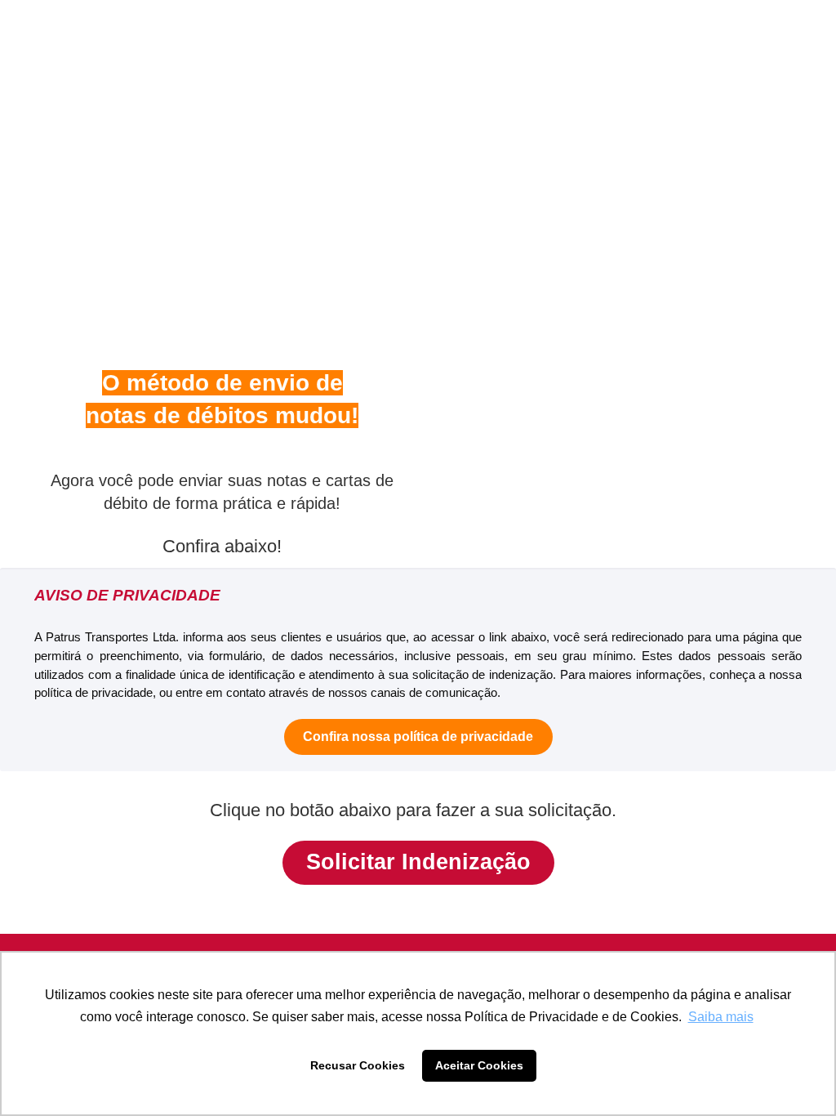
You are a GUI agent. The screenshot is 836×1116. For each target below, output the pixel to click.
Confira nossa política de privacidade (418, 736)
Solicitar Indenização (418, 862)
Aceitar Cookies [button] (479, 1065)
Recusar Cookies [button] (357, 1065)
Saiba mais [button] (721, 1017)
